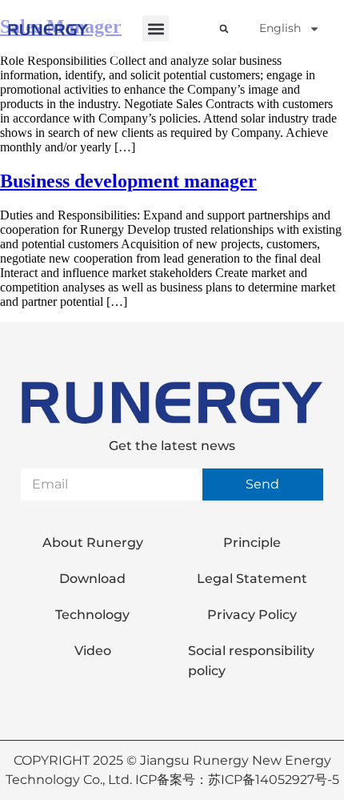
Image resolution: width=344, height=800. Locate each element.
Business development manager (128, 181)
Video (92, 650)
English (280, 28)
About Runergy (92, 542)
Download (92, 578)
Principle (252, 542)
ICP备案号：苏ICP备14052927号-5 (237, 779)
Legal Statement (252, 578)
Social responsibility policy (251, 660)
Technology (92, 614)
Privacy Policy (252, 614)
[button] (155, 28)
